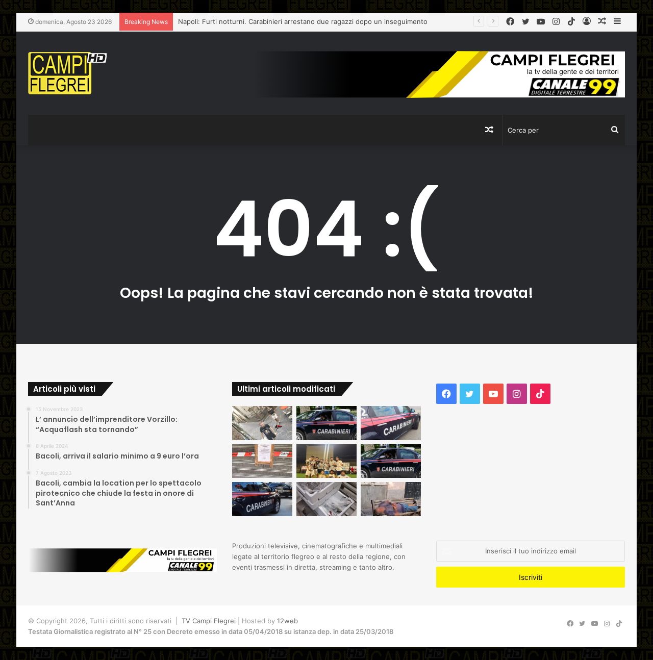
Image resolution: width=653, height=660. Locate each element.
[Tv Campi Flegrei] (67, 73)
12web (287, 621)
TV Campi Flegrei (209, 621)
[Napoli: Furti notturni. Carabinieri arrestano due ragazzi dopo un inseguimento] (326, 423)
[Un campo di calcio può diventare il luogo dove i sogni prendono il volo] (326, 461)
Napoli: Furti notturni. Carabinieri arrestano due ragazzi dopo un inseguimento (303, 21)
